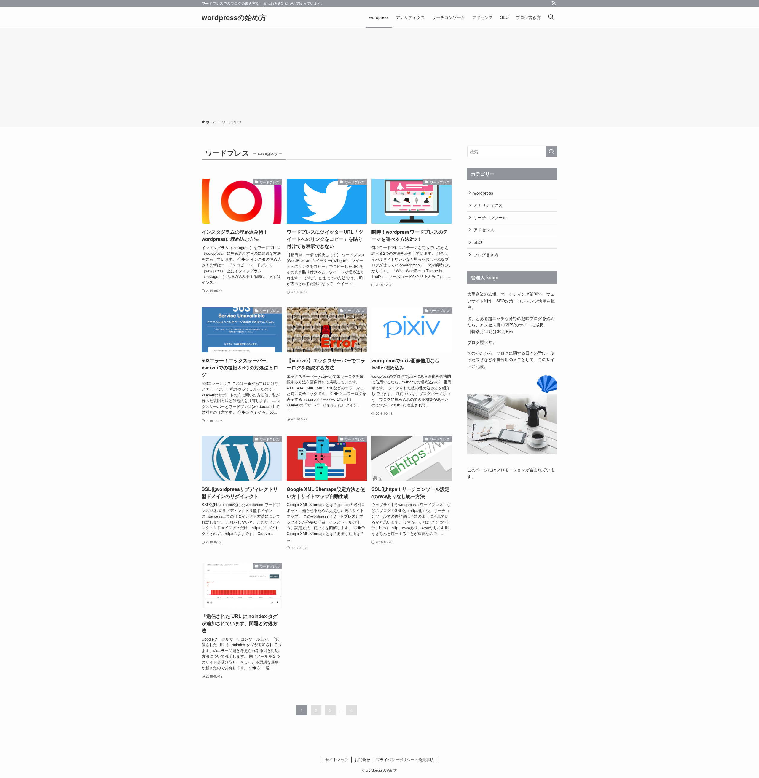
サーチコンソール (490, 217)
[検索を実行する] (551, 151)
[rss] (553, 3)
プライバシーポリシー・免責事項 (405, 759)
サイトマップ (336, 759)
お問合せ (362, 759)
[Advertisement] (379, 74)
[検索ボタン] (550, 17)
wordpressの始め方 (234, 17)
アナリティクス (488, 205)
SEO (477, 242)
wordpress (483, 193)
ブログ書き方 (485, 254)
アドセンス (483, 230)
